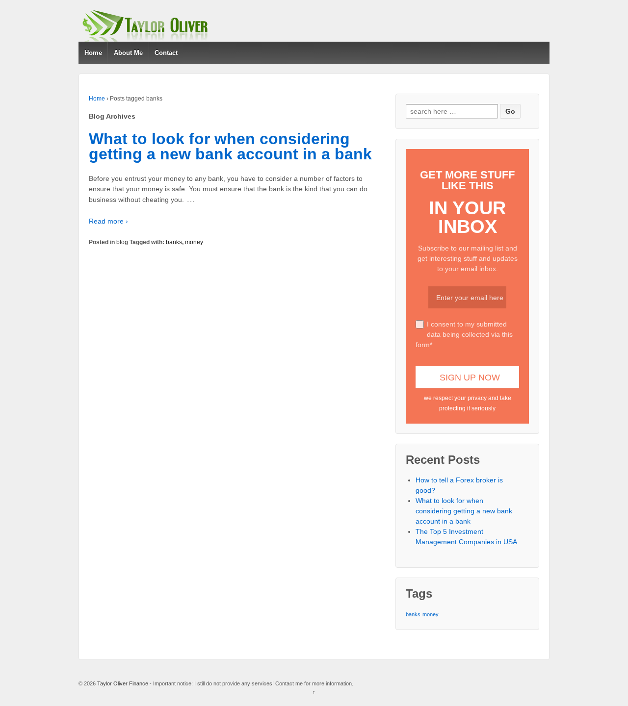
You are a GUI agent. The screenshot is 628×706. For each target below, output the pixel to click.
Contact (166, 52)
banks (174, 242)
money (194, 242)
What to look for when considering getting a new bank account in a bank (230, 146)
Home (93, 52)
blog (122, 242)
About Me (128, 52)
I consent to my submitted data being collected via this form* (464, 334)
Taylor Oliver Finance (123, 683)
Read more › (108, 221)
